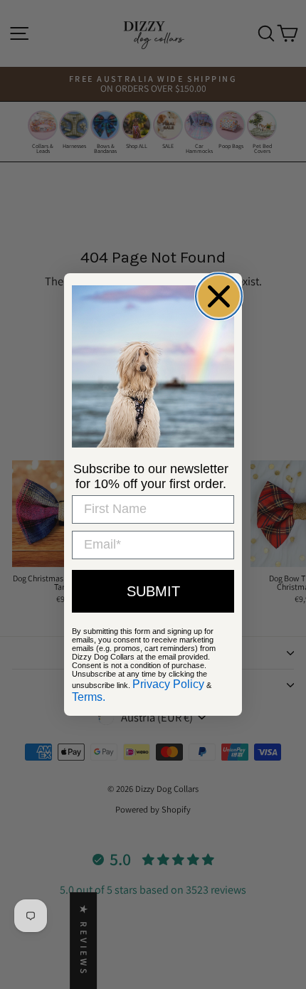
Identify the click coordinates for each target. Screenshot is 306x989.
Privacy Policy (168, 684)
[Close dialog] (219, 296)
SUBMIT (153, 591)
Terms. (88, 697)
